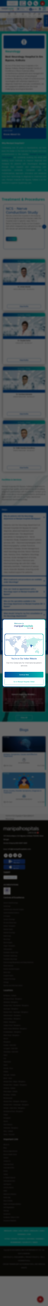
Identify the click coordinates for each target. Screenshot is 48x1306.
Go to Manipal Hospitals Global (24, 681)
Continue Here (24, 674)
